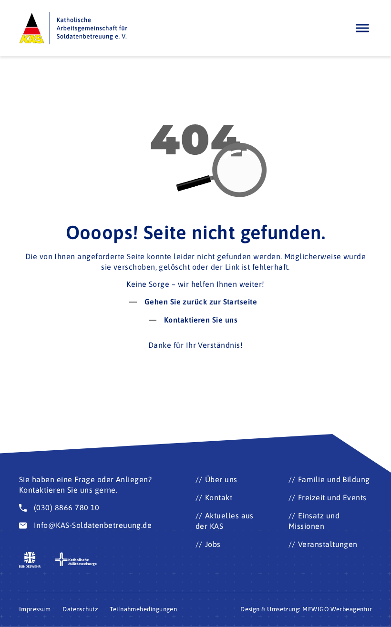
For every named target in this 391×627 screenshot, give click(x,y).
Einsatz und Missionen (314, 520)
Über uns (221, 479)
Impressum (35, 609)
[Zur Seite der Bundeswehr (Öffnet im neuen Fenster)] (30, 560)
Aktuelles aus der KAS (225, 520)
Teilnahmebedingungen (143, 609)
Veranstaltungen (328, 544)
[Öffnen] (362, 28)
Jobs (213, 544)
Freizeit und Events (332, 497)
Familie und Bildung (334, 479)
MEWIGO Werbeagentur (337, 609)
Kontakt (218, 497)
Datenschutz (80, 609)
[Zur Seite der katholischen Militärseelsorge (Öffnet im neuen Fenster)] (76, 559)
